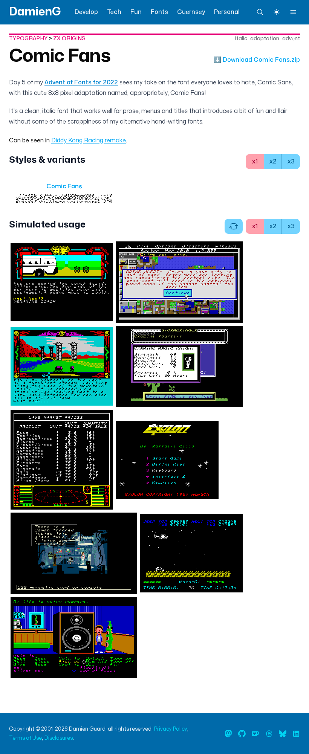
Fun (136, 12)
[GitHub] (242, 733)
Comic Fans (59, 56)
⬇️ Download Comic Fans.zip (257, 60)
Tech (114, 12)
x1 (255, 162)
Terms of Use (25, 738)
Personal (227, 12)
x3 (291, 162)
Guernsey (191, 12)
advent (291, 38)
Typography (28, 38)
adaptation (264, 38)
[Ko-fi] (255, 733)
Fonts (159, 12)
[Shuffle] (234, 226)
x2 (273, 162)
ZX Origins (69, 38)
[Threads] (269, 733)
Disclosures (58, 738)
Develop (86, 12)
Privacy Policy (170, 729)
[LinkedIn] (296, 733)
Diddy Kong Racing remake (88, 140)
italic (241, 38)
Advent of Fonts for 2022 (81, 82)
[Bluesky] (282, 733)
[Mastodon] (228, 733)
